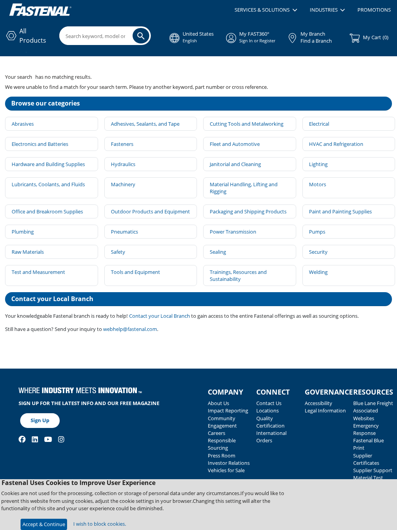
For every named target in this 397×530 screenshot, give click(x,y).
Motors (317, 184)
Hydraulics (123, 164)
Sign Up (40, 420)
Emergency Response (366, 429)
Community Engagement (222, 422)
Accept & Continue (43, 524)
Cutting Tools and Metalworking (246, 123)
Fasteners (122, 143)
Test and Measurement (38, 271)
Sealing (218, 251)
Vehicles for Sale (226, 470)
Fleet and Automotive (235, 143)
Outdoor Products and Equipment (150, 211)
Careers (216, 433)
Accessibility (318, 403)
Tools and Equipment (135, 271)
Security (318, 251)
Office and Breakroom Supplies (47, 211)
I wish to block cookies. (99, 523)
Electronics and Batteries (40, 143)
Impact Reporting (228, 410)
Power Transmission (233, 231)
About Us (218, 403)
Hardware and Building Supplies (48, 164)
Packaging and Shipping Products (248, 211)
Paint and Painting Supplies (340, 211)
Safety (118, 251)
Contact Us (268, 403)
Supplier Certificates (366, 459)
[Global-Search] (141, 35)
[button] (265, 10)
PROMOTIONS (374, 9)
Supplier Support (372, 470)
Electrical (319, 123)
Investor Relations (229, 462)
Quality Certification (270, 422)
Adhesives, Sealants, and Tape (145, 123)
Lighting (318, 164)
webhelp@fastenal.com (130, 329)
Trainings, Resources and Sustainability (238, 275)
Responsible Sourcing (222, 444)
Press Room (221, 455)
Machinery (123, 184)
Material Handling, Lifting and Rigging (244, 188)
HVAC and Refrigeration (336, 143)
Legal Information (325, 410)
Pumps (317, 231)
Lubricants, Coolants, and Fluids (48, 184)
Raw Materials (28, 251)
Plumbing (23, 231)
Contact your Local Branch (160, 315)
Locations (267, 410)
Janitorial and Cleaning (235, 164)
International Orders (271, 437)
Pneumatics (124, 231)
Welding (318, 271)
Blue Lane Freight (373, 403)
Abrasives (23, 123)
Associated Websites (365, 414)
